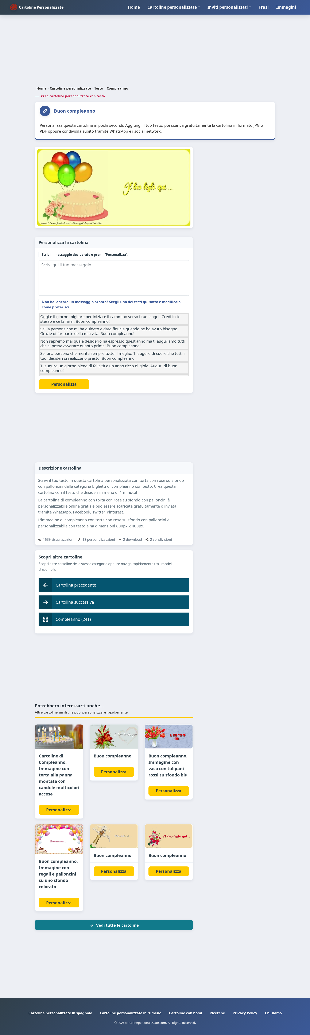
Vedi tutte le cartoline (117, 925)
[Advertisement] (155, 52)
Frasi (264, 7)
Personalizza (59, 810)
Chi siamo (273, 1012)
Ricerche (217, 1012)
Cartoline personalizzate (172, 7)
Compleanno (117, 88)
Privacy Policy (245, 1012)
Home (134, 7)
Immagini (286, 7)
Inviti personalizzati (228, 7)
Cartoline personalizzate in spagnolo (60, 1012)
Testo (98, 88)
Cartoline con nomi (185, 1012)
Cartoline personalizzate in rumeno (130, 1012)
